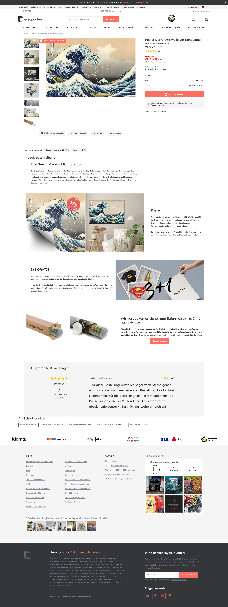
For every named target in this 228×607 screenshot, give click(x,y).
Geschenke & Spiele (170, 27)
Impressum (70, 470)
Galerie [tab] (75, 150)
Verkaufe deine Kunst (111, 7)
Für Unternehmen (196, 27)
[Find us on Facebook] (155, 596)
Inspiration (98, 7)
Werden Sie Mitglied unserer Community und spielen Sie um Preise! (67, 518)
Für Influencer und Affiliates (77, 484)
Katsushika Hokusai (159, 43)
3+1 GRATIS (26, 11)
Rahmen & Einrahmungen (52, 7)
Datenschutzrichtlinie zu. (179, 579)
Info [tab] (84, 150)
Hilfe (21, 7)
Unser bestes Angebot (138, 425)
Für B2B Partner (72, 493)
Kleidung (148, 27)
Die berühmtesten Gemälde (80, 425)
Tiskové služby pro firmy (75, 497)
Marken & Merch (30, 27)
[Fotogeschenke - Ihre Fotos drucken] (194, 19)
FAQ (28, 470)
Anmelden (194, 7)
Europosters (34, 19)
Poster (107, 27)
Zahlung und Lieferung (32, 7)
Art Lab (124, 6)
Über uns (30, 475)
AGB (28, 484)
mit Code (161, 60)
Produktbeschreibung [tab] (33, 150)
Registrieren (188, 575)
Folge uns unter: (155, 455)
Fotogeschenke (69, 7)
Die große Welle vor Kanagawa (110, 425)
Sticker (68, 466)
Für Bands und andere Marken (77, 488)
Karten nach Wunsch (84, 7)
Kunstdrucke (52, 27)
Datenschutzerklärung (35, 493)
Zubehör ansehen (160, 341)
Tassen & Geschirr (127, 27)
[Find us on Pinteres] (163, 596)
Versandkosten (161, 62)
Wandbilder (72, 27)
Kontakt (29, 466)
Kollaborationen (72, 475)
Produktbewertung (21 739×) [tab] (57, 150)
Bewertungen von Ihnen (36, 506)
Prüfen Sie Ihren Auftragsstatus (39, 461)
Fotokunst (91, 27)
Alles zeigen (59, 397)
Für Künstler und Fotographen (77, 479)
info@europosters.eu (119, 465)
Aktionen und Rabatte (136, 7)
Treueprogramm (33, 502)
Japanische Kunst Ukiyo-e (52, 425)
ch (206, 7)
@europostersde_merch (164, 462)
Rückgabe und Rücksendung (38, 488)
